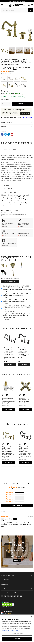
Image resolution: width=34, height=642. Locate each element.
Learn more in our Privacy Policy (10, 630)
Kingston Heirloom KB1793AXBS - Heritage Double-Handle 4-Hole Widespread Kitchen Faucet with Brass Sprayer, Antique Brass (17, 287)
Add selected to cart (10, 281)
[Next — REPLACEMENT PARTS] (30, 387)
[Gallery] (17, 34)
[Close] (32, 617)
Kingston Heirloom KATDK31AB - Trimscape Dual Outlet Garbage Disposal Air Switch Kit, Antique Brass (17, 307)
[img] (4, 516)
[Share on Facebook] (2, 134)
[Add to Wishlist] (31, 15)
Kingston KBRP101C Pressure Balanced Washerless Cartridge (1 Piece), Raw (8, 400)
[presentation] (2, 345)
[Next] (30, 30)
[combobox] (14, 10)
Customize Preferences (17, 633)
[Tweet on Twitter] (5, 134)
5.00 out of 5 (21, 487)
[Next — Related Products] (30, 438)
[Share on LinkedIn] (8, 134)
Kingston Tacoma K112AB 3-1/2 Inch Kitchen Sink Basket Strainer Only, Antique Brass (17, 294)
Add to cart (10, 364)
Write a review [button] (17, 505)
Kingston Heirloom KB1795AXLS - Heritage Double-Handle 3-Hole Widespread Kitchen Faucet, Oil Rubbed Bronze (23, 352)
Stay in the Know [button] (9, 575)
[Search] (30, 10)
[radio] (4, 79)
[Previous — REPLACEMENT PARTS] (3, 387)
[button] (5, 71)
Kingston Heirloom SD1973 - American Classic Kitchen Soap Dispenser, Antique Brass (16, 300)
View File (5, 226)
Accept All (17, 638)
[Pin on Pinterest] (12, 134)
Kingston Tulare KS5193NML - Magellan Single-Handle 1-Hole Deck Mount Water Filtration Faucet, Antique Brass (17, 315)
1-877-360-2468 (27, 117)
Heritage (15, 69)
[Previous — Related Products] (3, 438)
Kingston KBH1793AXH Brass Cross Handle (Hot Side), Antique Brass (25, 400)
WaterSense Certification (25, 235)
